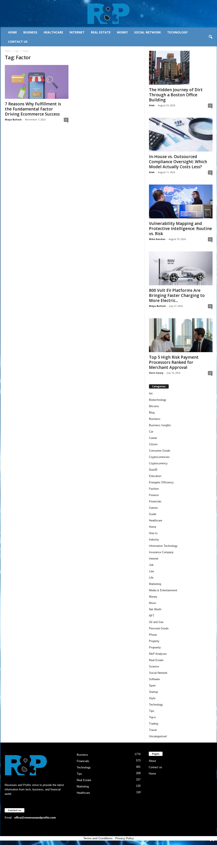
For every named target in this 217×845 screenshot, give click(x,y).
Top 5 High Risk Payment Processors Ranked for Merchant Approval (174, 362)
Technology (177, 32)
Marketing (155, 584)
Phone (153, 634)
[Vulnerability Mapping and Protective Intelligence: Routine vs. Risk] (181, 201)
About (152, 760)
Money (122, 32)
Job (151, 565)
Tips (151, 711)
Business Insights (160, 425)
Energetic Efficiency (161, 482)
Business (30, 32)
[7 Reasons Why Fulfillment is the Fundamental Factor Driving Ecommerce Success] (36, 82)
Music (152, 603)
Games (153, 507)
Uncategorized (158, 736)
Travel (153, 730)
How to (153, 533)
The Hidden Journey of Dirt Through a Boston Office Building (176, 95)
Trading (153, 723)
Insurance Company (161, 552)
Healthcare (53, 32)
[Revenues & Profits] (108, 13)
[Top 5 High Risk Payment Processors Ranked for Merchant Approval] (181, 335)
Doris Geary (156, 372)
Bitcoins (154, 406)
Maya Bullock (13, 119)
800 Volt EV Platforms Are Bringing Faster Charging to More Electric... (177, 295)
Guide (152, 514)
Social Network (147, 32)
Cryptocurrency (158, 463)
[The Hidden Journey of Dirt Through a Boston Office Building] (181, 68)
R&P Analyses (158, 653)
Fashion (154, 488)
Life (151, 577)
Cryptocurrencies (159, 457)
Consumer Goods (159, 450)
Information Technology (163, 545)
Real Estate (101, 32)
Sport (152, 685)
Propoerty (155, 647)
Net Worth (155, 609)
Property (154, 641)
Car (151, 431)
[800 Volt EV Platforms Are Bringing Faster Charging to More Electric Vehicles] (181, 268)
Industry (154, 539)
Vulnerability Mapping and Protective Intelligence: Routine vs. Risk (180, 228)
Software (154, 679)
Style (152, 698)
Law (151, 571)
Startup (153, 691)
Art (151, 393)
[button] (210, 37)
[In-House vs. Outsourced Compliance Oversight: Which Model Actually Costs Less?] (181, 135)
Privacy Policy (124, 838)
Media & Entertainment (163, 590)
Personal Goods (159, 628)
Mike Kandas (157, 239)
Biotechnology (157, 399)
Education (155, 476)
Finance (154, 495)
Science (154, 666)
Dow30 (153, 469)
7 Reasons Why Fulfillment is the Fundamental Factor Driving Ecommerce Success (33, 109)
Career (153, 438)
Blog (151, 412)
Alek (151, 105)
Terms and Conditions (98, 838)
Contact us (18, 42)
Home (12, 32)
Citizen (153, 444)
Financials (155, 501)
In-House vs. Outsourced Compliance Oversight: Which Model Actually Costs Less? (178, 162)
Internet (77, 32)
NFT (151, 615)
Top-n (152, 717)
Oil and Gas (156, 622)
